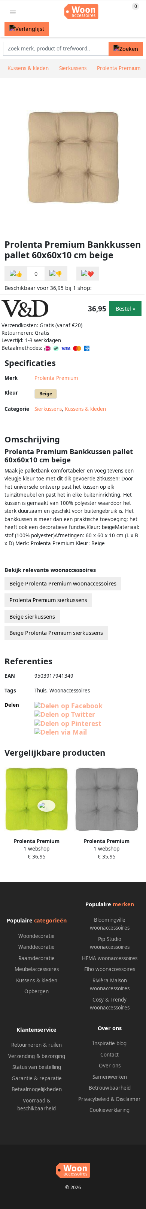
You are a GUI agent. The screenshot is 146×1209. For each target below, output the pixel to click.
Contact (109, 1054)
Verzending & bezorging (36, 1056)
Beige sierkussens (32, 616)
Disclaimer (128, 1099)
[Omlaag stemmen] (56, 274)
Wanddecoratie (36, 947)
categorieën (50, 920)
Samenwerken (109, 1076)
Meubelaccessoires (37, 969)
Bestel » (125, 308)
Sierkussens (48, 409)
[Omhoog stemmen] (16, 274)
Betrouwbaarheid (110, 1087)
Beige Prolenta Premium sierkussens (56, 632)
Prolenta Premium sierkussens (48, 600)
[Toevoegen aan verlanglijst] (87, 274)
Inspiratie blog (109, 1043)
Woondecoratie (36, 936)
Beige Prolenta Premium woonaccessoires (62, 583)
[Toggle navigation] (12, 11)
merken (123, 904)
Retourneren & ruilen (36, 1044)
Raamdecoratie (36, 958)
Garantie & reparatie (37, 1078)
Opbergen (36, 991)
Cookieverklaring (109, 1110)
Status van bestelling (36, 1067)
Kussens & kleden (85, 409)
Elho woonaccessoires (109, 969)
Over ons (110, 1065)
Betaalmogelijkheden (37, 1089)
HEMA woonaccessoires (109, 958)
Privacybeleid (93, 1099)
